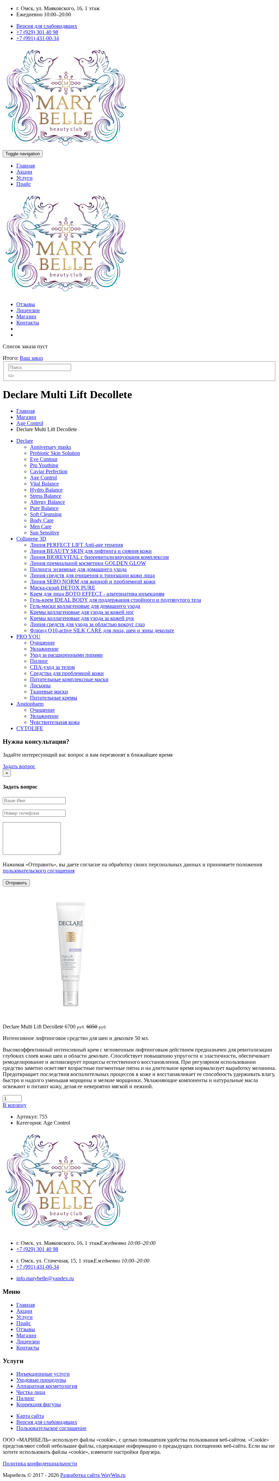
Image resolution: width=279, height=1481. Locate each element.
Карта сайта (30, 1416)
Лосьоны (40, 685)
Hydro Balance (46, 490)
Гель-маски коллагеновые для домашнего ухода (85, 606)
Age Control (29, 423)
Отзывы (25, 304)
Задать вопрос (19, 766)
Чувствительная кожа (55, 722)
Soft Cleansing (46, 514)
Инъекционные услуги (43, 1374)
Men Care (40, 526)
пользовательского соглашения (39, 871)
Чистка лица (30, 1392)
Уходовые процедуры (41, 1380)
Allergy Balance (47, 502)
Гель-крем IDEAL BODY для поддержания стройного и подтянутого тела (115, 600)
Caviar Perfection (48, 471)
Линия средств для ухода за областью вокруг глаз (87, 624)
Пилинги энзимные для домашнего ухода (78, 569)
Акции (24, 172)
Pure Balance (44, 508)
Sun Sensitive (44, 532)
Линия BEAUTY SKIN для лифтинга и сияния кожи (91, 551)
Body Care (41, 520)
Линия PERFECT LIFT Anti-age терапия (76, 545)
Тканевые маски (49, 691)
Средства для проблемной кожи (67, 673)
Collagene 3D (31, 539)
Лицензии (28, 310)
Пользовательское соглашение (51, 1428)
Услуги (24, 178)
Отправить (16, 882)
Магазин (26, 316)
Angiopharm (30, 704)
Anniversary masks (50, 447)
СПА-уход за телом (52, 667)
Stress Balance (45, 496)
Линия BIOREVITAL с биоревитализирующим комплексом (99, 557)
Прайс (23, 184)
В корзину (15, 1105)
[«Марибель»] (66, 147)
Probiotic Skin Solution (55, 453)
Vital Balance (44, 484)
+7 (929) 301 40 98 (37, 32)
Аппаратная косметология (46, 1386)
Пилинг (39, 661)
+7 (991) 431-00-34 (37, 38)
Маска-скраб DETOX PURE (62, 587)
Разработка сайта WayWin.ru (93, 1475)
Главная (25, 166)
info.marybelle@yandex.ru (45, 1278)
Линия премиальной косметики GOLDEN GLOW (88, 563)
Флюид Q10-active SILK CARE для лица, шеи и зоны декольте (102, 630)
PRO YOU (28, 636)
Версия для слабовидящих (46, 26)
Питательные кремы (53, 698)
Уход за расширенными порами (66, 655)
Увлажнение (44, 649)
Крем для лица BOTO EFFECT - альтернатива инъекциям (97, 594)
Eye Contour (44, 459)
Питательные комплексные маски (69, 679)
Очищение (42, 643)
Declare (24, 441)
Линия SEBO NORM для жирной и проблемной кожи (92, 581)
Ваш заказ (31, 358)
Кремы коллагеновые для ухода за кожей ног (82, 612)
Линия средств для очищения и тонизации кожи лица (92, 575)
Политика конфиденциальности (40, 1463)
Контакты (27, 322)
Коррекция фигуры (38, 1404)
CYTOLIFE (29, 728)
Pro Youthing (44, 465)
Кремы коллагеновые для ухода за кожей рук (82, 618)
